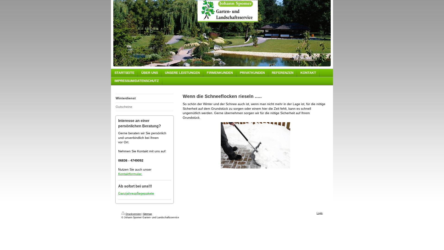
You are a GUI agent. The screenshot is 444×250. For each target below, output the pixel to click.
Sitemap (147, 213)
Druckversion (133, 213)
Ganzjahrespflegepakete (136, 193)
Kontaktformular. (130, 174)
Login (320, 213)
